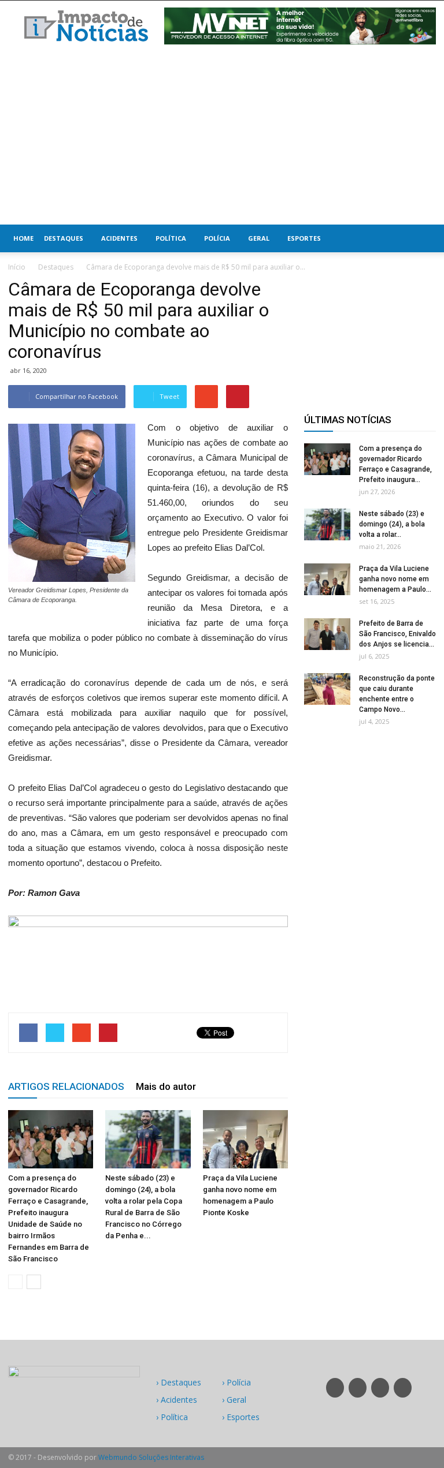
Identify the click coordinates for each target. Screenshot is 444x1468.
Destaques (63, 238)
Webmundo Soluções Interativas (151, 1457)
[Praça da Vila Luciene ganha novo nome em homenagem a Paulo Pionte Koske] (245, 1139)
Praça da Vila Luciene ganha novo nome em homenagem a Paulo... (395, 579)
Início (16, 267)
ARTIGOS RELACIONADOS (66, 1086)
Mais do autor (166, 1086)
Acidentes (119, 238)
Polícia (217, 238)
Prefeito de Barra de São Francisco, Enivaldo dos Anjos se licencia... (397, 633)
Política (171, 238)
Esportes (304, 238)
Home (23, 238)
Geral (258, 238)
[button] (422, 238)
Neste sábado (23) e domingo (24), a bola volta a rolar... (392, 524)
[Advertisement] (222, 138)
